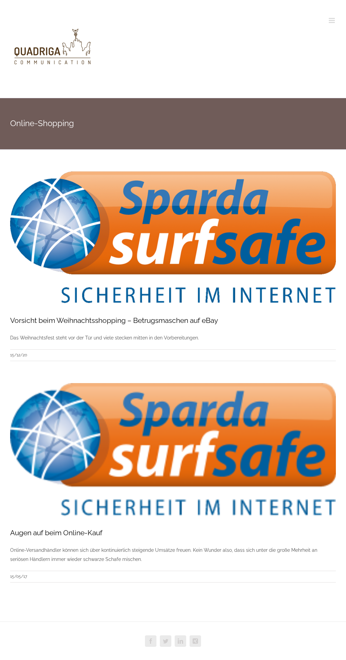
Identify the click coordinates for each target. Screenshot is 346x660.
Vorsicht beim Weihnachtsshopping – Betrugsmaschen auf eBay (114, 320)
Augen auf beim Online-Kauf (56, 532)
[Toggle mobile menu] (332, 20)
